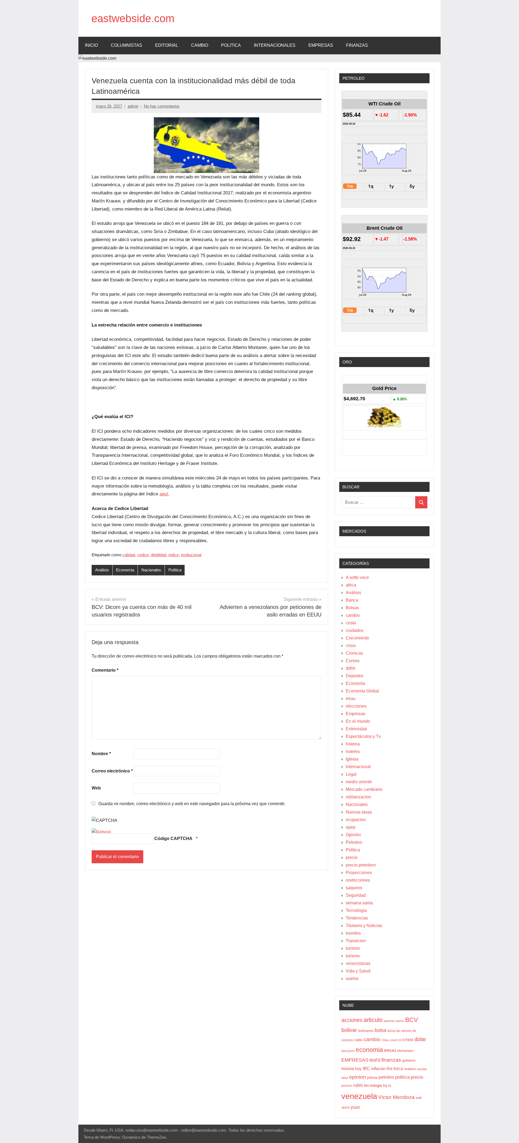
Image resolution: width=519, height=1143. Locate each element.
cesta (351, 623)
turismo (353, 948)
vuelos (352, 978)
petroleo (386, 1077)
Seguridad (356, 895)
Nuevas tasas (359, 812)
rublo (358, 1085)
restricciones (358, 880)
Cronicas (354, 653)
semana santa (359, 903)
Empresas (355, 713)
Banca (352, 600)
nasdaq (422, 1069)
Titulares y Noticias (364, 925)
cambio (353, 615)
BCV (411, 1020)
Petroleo (354, 842)
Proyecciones (359, 872)
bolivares (366, 1030)
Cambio (199, 45)
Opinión (353, 834)
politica (402, 1077)
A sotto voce (357, 577)
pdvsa (372, 1077)
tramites (353, 933)
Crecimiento (357, 638)
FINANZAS (357, 45)
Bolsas (352, 607)
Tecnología (356, 910)
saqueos (354, 887)
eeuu (350, 698)
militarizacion (358, 797)
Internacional (358, 766)
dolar (420, 1039)
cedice (143, 554)
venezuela (359, 1096)
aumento (389, 1020)
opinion (357, 1077)
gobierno (408, 1060)
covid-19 (395, 1040)
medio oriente (359, 781)
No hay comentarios (161, 106)
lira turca (395, 1068)
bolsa (380, 1030)
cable (358, 1040)
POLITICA (231, 45)
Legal (351, 774)
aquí (163, 493)
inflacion (378, 1069)
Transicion (356, 940)
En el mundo (358, 721)
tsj (385, 1085)
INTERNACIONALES (274, 45)
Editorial (166, 45)
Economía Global (362, 691)
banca (400, 1020)
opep (350, 827)
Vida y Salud (358, 971)
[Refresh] (101, 832)
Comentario (105, 670)
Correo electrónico (112, 771)
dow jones (348, 1050)
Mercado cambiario (364, 789)
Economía (125, 570)
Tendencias (357, 918)
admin (133, 106)
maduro (410, 1069)
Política (174, 570)
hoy (358, 1068)
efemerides (405, 1050)
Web (96, 788)
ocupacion (356, 819)
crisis (351, 645)
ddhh (350, 668)
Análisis (102, 570)
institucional (191, 554)
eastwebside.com (132, 18)
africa (351, 585)
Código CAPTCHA (173, 838)
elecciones (356, 706)
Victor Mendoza (396, 1097)
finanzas (391, 1060)
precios (346, 1086)
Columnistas (126, 45)
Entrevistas (356, 729)
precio (352, 857)
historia (353, 744)
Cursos (353, 660)
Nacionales (151, 570)
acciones (351, 1020)
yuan (355, 1107)
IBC (366, 1068)
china (385, 1040)
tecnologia (373, 1085)
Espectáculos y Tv (363, 736)
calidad (128, 554)
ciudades (354, 630)
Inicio (91, 45)
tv (389, 1085)
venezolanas (358, 963)
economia (369, 1049)
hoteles (353, 751)
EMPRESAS (320, 45)
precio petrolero (361, 865)
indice (173, 554)
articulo (373, 1020)
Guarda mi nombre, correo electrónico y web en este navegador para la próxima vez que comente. (191, 803)
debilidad (158, 554)
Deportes (354, 676)
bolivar (349, 1030)
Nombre (101, 753)
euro (375, 1060)
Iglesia (352, 759)
